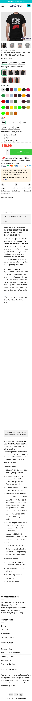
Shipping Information (9, 656)
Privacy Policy (6, 649)
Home (3, 626)
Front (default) (11, 135)
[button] (2, 5)
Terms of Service (8, 664)
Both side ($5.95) (12, 141)
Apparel (4, 50)
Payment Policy (7, 660)
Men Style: (5, 67)
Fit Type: (4, 58)
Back (7, 138)
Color (3, 85)
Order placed (5, 191)
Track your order (8, 637)
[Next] (27, 26)
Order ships (16, 191)
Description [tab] (7, 212)
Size (3, 118)
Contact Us (5, 633)
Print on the (5, 132)
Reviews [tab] (5, 221)
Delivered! (27, 191)
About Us (5, 630)
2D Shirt (12, 50)
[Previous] (4, 26)
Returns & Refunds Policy (11, 653)
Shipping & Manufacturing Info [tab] (14, 217)
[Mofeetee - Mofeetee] (16, 6)
